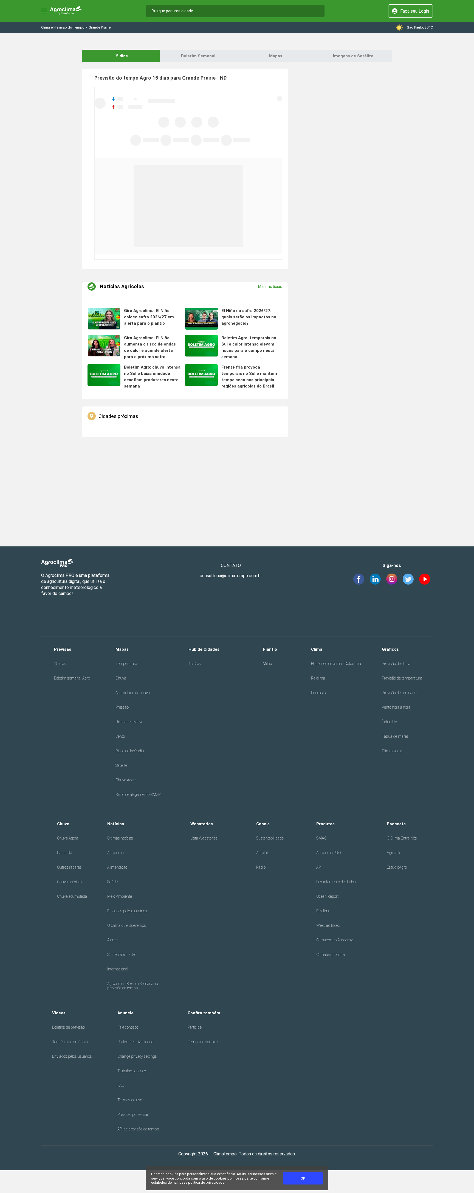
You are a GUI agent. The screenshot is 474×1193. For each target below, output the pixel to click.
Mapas (275, 56)
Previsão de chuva (396, 663)
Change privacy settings (137, 1056)
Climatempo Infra (330, 954)
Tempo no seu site (203, 1042)
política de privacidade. (206, 1182)
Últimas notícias (120, 838)
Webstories (201, 823)
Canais (263, 823)
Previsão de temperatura (402, 678)
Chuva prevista (69, 882)
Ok (303, 1178)
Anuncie (125, 1012)
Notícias (115, 823)
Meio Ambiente (119, 896)
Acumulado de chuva (132, 692)
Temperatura (126, 663)
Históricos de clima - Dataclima (336, 663)
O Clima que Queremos (126, 925)
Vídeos (59, 1012)
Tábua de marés (395, 736)
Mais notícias (270, 286)
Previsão (62, 649)
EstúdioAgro (397, 867)
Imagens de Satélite (353, 56)
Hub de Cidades (203, 649)
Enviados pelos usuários (127, 911)
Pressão (122, 707)
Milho (267, 663)
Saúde (112, 882)
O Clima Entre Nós (402, 838)
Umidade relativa (129, 722)
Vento (120, 736)
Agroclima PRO (328, 852)
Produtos (325, 823)
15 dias (121, 56)
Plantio (270, 649)
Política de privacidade (135, 1042)
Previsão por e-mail (133, 1114)
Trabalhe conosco (131, 1071)
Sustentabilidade (121, 954)
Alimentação (117, 867)
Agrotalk (263, 852)
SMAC (321, 838)
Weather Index (328, 925)
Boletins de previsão (68, 1027)
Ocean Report (327, 896)
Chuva (120, 678)
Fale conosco (127, 1027)
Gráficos (390, 649)
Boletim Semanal (198, 56)
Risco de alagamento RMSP (137, 794)
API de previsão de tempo (138, 1129)
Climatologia (392, 751)
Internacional (117, 969)
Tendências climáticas (70, 1042)
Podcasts (318, 692)
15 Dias (194, 663)
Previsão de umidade (399, 692)
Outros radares (69, 867)
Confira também (204, 1012)
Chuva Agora (126, 780)
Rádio (261, 867)
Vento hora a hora (396, 707)
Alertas (113, 940)
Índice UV (389, 722)
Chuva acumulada (72, 896)
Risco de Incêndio (129, 751)
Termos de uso (129, 1100)
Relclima (318, 678)
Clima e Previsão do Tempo (62, 27)
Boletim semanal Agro (72, 678)
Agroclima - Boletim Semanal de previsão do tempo (133, 985)
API (318, 867)
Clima (316, 649)
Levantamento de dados (336, 882)
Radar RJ (64, 852)
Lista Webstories (204, 838)
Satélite (121, 765)
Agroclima (115, 852)
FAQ (120, 1085)
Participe (195, 1027)
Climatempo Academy (334, 940)
